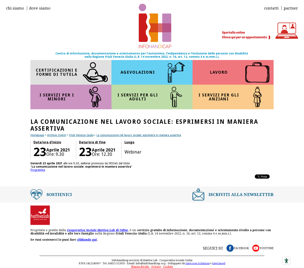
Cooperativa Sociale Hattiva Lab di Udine (97, 230)
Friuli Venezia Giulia (81, 135)
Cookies (168, 266)
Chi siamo (15, 8)
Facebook (241, 248)
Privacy (156, 266)
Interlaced (218, 263)
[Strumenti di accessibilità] (286, 261)
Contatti (271, 8)
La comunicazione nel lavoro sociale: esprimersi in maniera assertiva (138, 135)
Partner (291, 8)
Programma (37, 170)
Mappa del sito (140, 266)
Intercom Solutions (197, 263)
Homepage (37, 135)
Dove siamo (39, 8)
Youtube (267, 248)
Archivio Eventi (56, 135)
